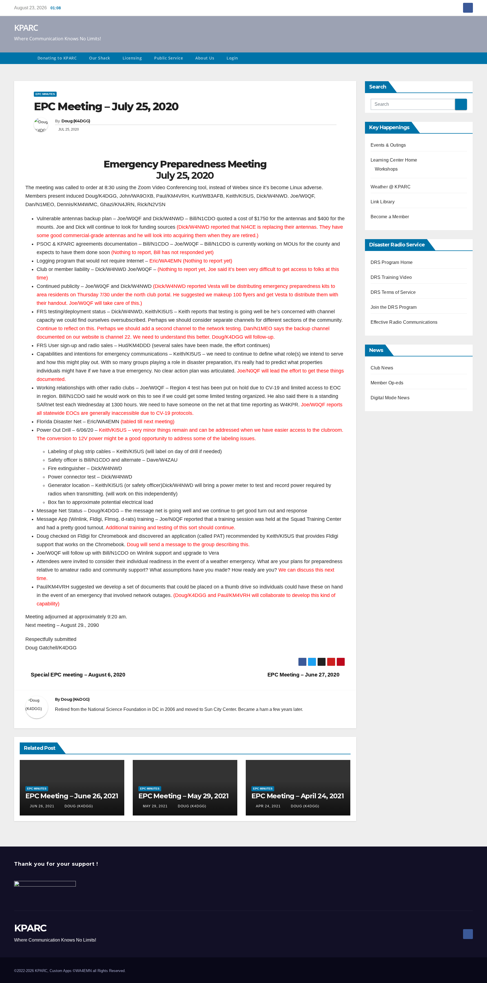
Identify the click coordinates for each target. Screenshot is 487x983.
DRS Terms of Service (393, 292)
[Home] (22, 58)
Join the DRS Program (394, 307)
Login (232, 58)
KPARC (26, 27)
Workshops (386, 169)
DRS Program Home (392, 262)
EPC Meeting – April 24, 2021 (297, 796)
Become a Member (390, 216)
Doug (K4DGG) (75, 121)
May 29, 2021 (155, 806)
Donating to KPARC (57, 58)
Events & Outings (388, 145)
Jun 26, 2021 (42, 806)
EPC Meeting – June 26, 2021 (71, 796)
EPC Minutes (45, 94)
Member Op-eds (387, 382)
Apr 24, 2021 (268, 806)
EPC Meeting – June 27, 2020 (304, 675)
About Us (204, 58)
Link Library (383, 201)
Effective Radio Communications (404, 322)
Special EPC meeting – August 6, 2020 (77, 675)
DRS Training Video (391, 277)
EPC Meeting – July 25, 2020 (106, 106)
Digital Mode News (390, 397)
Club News (382, 367)
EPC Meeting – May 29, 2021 (183, 796)
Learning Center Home (394, 160)
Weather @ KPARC (391, 186)
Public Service (168, 58)
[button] (471, 58)
